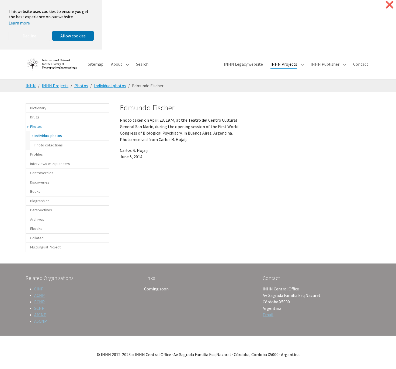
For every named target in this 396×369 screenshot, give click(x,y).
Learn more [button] (19, 23)
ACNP (39, 295)
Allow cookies (73, 35)
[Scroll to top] (384, 357)
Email (268, 314)
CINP (39, 288)
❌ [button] (389, 4)
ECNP (39, 301)
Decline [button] (29, 35)
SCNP (39, 308)
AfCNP (40, 314)
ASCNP (40, 321)
